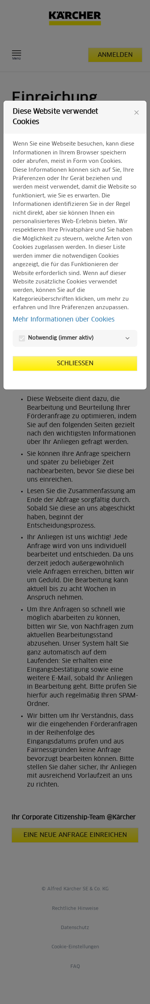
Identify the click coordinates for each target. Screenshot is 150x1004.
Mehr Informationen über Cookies (64, 319)
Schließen (75, 363)
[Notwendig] (127, 338)
